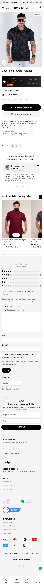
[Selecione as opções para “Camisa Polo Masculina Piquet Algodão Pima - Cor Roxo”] (14, 235)
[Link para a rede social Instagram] (23, 566)
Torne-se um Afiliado (9, 530)
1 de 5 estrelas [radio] (16, 306)
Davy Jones (13, 554)
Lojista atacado (7, 522)
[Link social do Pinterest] (16, 146)
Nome (4, 336)
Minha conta (7, 482)
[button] (2, 39)
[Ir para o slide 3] (23, 64)
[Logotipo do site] (21, 8)
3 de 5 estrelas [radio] (20, 306)
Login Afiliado (7, 533)
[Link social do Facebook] (12, 146)
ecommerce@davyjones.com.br (15, 448)
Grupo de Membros (9, 526)
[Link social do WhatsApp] (20, 146)
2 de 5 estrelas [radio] (18, 306)
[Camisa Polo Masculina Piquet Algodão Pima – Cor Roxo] (16, 219)
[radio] (4, 99)
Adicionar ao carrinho (21, 107)
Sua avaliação (7, 306)
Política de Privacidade (21, 560)
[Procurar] (35, 8)
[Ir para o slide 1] (19, 64)
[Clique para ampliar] (4, 62)
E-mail (5, 345)
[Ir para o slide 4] (25, 64)
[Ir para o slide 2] (21, 64)
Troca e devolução (9, 493)
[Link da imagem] (27, 501)
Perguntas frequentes (10, 485)
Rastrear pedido (8, 489)
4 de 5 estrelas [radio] (22, 306)
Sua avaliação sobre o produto (13, 310)
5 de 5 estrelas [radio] (23, 306)
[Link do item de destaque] (27, 2)
